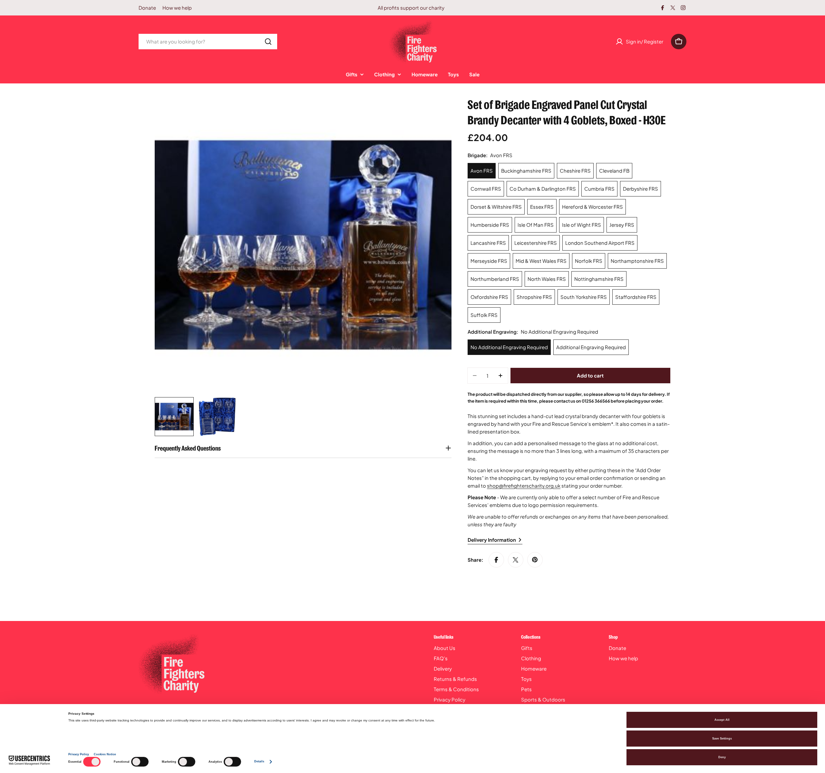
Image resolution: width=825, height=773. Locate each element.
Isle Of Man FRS (536, 225)
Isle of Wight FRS (581, 225)
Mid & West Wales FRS (541, 261)
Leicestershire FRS (535, 243)
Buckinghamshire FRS (526, 170)
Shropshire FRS (534, 297)
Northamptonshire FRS (637, 261)
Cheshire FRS (575, 170)
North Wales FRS (547, 279)
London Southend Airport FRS (600, 243)
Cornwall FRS (486, 189)
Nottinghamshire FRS (599, 279)
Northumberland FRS (495, 279)
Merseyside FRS (489, 261)
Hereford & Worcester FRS (592, 207)
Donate (147, 8)
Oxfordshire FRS (489, 297)
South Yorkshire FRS (583, 297)
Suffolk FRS (484, 315)
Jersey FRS (621, 225)
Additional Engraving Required (591, 347)
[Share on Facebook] (496, 560)
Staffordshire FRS (635, 297)
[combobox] (208, 41)
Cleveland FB (614, 170)
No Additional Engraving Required (509, 347)
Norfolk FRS (588, 261)
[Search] (268, 41)
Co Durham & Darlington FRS (543, 189)
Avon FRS (482, 170)
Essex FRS (542, 207)
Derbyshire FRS (640, 189)
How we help (177, 8)
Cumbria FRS (599, 189)
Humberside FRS (490, 225)
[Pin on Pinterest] (535, 560)
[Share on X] (515, 560)
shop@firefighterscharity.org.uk (523, 485)
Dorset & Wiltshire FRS (496, 207)
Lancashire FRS (488, 243)
